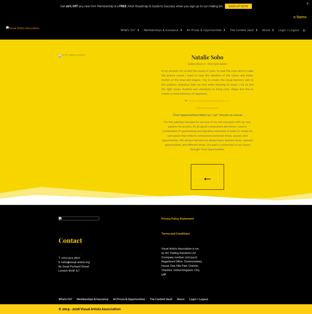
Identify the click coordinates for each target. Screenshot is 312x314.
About (266, 30)
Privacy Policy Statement (177, 218)
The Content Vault (242, 30)
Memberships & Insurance (161, 30)
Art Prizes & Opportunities (204, 30)
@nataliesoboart (208, 108)
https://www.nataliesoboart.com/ (209, 100)
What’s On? (128, 30)
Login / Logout (288, 30)
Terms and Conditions (175, 233)
